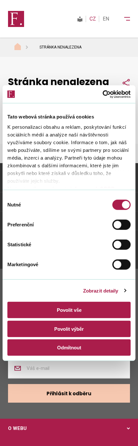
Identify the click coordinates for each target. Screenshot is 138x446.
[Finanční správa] (16, 19)
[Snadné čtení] (80, 19)
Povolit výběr (69, 328)
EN (106, 19)
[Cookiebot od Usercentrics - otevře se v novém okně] (102, 94)
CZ (93, 19)
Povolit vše (69, 310)
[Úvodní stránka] (23, 47)
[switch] (121, 225)
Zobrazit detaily (100, 290)
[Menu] (122, 19)
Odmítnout (69, 347)
